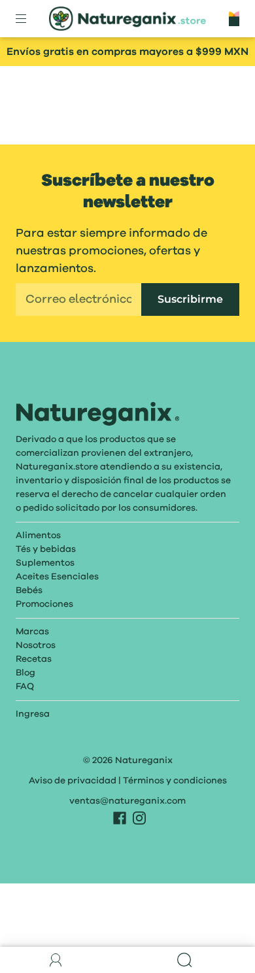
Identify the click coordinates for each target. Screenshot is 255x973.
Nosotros (36, 645)
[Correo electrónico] (78, 299)
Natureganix (144, 760)
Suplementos (45, 563)
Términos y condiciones (175, 780)
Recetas (34, 659)
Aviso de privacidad (72, 780)
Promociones (44, 604)
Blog (25, 672)
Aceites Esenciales (57, 576)
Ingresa (33, 714)
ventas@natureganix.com (127, 801)
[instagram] (139, 818)
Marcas (32, 631)
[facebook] (119, 818)
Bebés (29, 590)
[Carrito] (234, 18)
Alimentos (38, 535)
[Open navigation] (30, 19)
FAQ (25, 686)
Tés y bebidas (46, 549)
